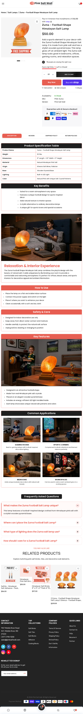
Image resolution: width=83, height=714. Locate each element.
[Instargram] (3, 652)
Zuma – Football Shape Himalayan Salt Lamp (56, 26)
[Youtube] (8, 652)
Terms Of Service (55, 628)
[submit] (24, 673)
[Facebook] (8, 647)
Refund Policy (54, 640)
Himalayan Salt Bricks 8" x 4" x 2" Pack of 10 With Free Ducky (41, 587)
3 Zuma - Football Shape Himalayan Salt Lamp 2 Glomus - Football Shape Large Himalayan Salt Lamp (66, 599)
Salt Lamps (13, 12)
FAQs (71, 634)
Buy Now (51, 82)
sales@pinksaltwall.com (10, 640)
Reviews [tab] (32, 136)
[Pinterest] (14, 647)
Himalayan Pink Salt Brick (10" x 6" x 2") (26, 580)
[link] (16, 568)
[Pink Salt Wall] (41, 3)
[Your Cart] (80, 4)
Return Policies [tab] (71, 136)
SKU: (44, 99)
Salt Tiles (31, 632)
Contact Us (73, 630)
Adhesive (31, 640)
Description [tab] (11, 136)
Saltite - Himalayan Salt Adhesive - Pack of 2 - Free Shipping (9, 587)
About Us (72, 626)
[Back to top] (77, 700)
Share (79, 88)
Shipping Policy (54, 636)
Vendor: (45, 102)
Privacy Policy (54, 632)
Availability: (46, 96)
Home (3, 12)
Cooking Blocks (33, 644)
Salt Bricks (32, 628)
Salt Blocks (32, 636)
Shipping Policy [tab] (51, 136)
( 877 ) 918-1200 (7, 637)
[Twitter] (3, 647)
